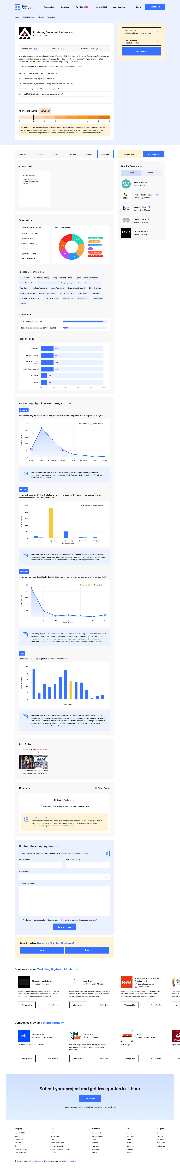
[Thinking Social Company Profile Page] (126, 220)
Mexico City (138, 197)
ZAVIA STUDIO (140, 231)
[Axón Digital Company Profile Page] (75, 982)
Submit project (119, 7)
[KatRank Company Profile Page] (75, 1036)
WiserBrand (140, 182)
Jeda (138, 1034)
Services (65, 7)
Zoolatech (38, 1034)
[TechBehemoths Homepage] (24, 7)
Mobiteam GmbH (68, 1161)
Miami (37, 1037)
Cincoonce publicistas (42, 981)
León (135, 185)
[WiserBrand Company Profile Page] (126, 184)
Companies (49, 7)
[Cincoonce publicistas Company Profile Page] (24, 982)
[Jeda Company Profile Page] (126, 1036)
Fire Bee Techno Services (145, 195)
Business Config (141, 207)
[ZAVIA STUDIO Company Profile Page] (126, 233)
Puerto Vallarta (144, 1037)
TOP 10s (82, 7)
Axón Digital (89, 981)
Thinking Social (141, 219)
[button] (166, 992)
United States (46, 1037)
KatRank (88, 1034)
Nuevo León (38, 35)
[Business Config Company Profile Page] (126, 208)
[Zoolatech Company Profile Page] (24, 1036)
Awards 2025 (101, 7)
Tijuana (89, 1037)
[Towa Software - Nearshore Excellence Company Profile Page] (126, 982)
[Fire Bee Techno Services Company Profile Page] (126, 196)
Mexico (47, 35)
